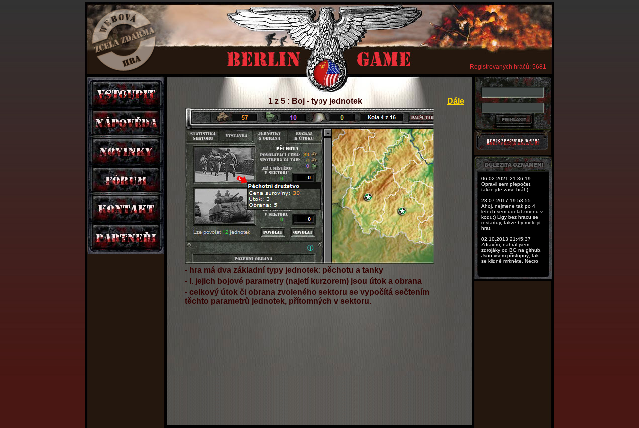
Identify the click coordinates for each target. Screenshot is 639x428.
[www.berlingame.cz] (322, 38)
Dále (455, 101)
